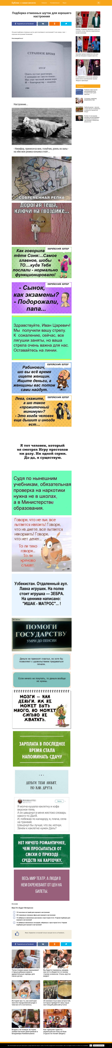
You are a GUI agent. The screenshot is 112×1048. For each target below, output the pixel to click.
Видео (64, 3)
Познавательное (55, 3)
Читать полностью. (99, 1045)
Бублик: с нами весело (24, 2)
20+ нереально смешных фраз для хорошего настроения (35, 915)
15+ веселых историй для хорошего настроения (33, 912)
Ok (91, 1045)
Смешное (44, 3)
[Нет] (110, 1045)
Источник (15, 904)
